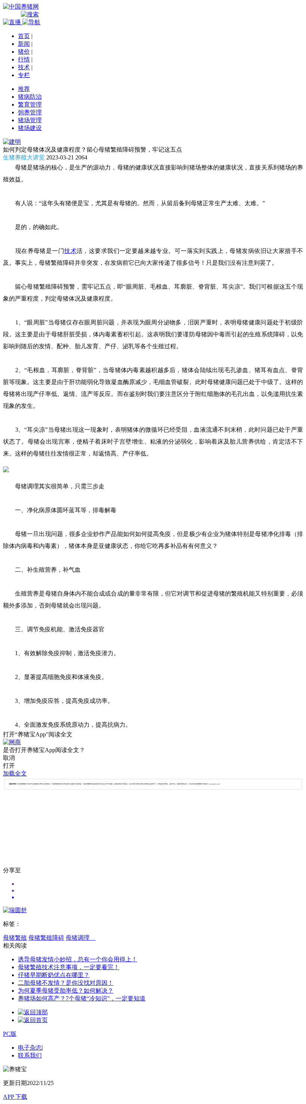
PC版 (9, 1034)
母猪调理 (81, 938)
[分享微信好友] (160, 884)
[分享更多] (160, 897)
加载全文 (15, 773)
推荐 (24, 89)
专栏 (24, 75)
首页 (24, 36)
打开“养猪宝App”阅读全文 (37, 734)
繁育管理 (30, 104)
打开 (9, 765)
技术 (24, 67)
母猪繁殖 (15, 938)
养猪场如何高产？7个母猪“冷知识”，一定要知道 (82, 998)
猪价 (24, 51)
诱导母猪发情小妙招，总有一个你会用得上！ (77, 959)
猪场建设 (30, 128)
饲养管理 (30, 112)
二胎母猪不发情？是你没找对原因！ (65, 983)
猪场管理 (30, 120)
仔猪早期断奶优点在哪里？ (54, 975)
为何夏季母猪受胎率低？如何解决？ (65, 990)
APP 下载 (15, 1097)
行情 (24, 59)
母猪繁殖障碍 (46, 938)
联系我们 (30, 1055)
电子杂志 (30, 1047)
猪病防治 (30, 96)
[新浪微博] (160, 890)
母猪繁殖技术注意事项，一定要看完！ (68, 967)
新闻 (24, 44)
